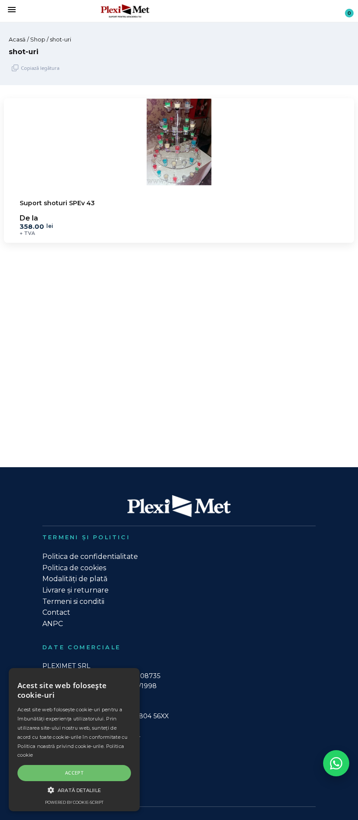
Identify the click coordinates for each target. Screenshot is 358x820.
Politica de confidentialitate (90, 556)
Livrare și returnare (75, 590)
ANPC (52, 624)
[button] (74, 790)
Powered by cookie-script (74, 802)
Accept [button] (74, 772)
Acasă (17, 39)
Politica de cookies (74, 568)
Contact (56, 612)
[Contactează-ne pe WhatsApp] (336, 763)
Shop (37, 39)
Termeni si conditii (73, 601)
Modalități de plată (74, 579)
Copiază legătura (40, 68)
